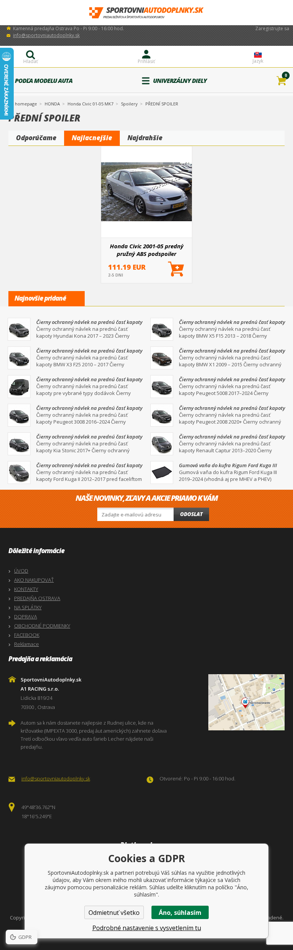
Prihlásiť (146, 61)
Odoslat (191, 514)
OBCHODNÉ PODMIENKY (42, 625)
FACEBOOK (26, 634)
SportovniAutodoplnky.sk (146, 12)
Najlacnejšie (92, 137)
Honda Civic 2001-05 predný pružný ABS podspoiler (147, 249)
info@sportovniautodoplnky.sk (46, 35)
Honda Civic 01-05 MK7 (90, 104)
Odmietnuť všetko (114, 912)
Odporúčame (36, 137)
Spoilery (129, 104)
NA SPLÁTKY (28, 607)
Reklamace (26, 644)
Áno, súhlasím (180, 912)
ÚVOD (21, 570)
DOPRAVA (25, 616)
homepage (26, 103)
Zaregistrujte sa (272, 28)
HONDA (52, 104)
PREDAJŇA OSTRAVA (37, 598)
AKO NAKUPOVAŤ (34, 579)
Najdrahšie (145, 137)
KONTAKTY (26, 589)
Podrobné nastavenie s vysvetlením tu (146, 928)
